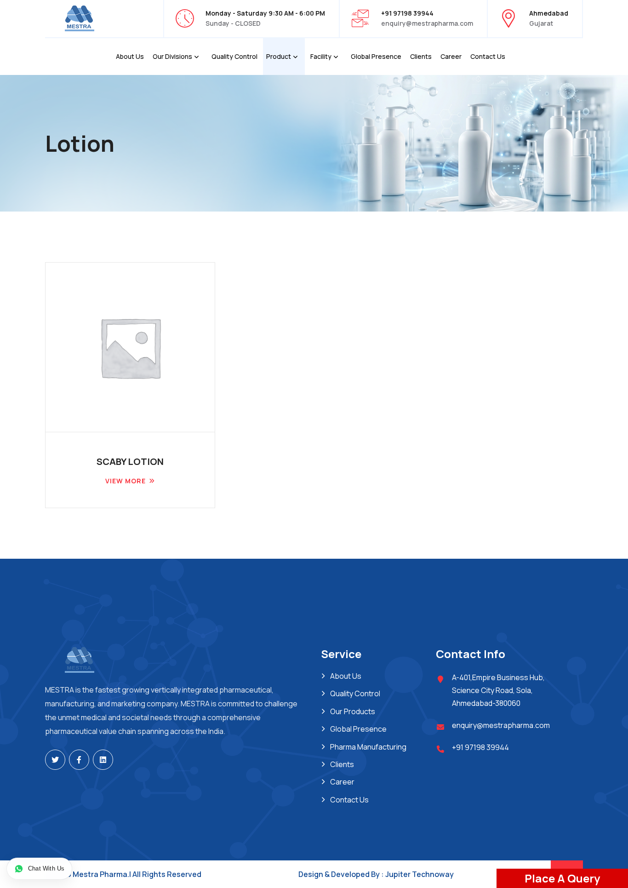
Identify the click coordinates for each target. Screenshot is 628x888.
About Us (130, 56)
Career (451, 56)
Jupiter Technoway (419, 874)
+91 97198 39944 (480, 747)
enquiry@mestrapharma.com (427, 23)
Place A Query (562, 878)
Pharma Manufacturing (368, 747)
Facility (320, 56)
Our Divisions (172, 56)
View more (125, 480)
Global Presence (376, 56)
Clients (421, 56)
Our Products (352, 711)
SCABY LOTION (130, 461)
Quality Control (234, 56)
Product (278, 56)
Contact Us (487, 56)
